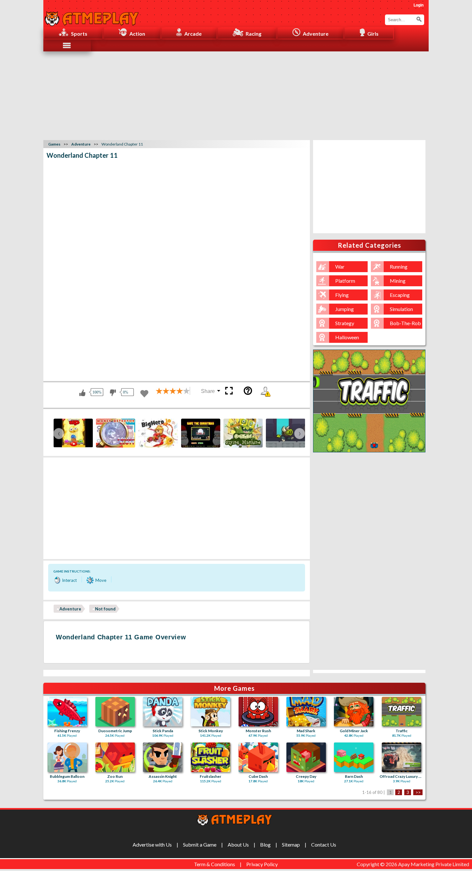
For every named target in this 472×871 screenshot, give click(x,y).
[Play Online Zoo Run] (115, 757)
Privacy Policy (262, 864)
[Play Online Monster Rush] (258, 711)
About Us (238, 844)
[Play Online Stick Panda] (162, 711)
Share (208, 391)
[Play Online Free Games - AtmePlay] (91, 15)
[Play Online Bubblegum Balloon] (67, 757)
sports (79, 34)
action (137, 34)
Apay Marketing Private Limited (434, 864)
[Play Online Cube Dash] (258, 757)
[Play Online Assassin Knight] (162, 757)
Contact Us (323, 844)
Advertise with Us (152, 844)
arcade (193, 34)
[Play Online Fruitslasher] (210, 757)
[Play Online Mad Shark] (306, 711)
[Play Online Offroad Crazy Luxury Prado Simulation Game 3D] (401, 757)
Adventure (70, 608)
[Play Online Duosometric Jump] (115, 711)
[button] (419, 19)
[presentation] (58, 433)
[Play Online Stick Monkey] (210, 711)
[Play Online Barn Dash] (353, 757)
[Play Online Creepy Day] (306, 757)
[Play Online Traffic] (401, 711)
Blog (265, 844)
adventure (315, 34)
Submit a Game (199, 844)
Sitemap (291, 844)
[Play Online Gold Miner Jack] (353, 711)
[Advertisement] (236, 95)
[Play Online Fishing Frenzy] (67, 711)
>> (418, 792)
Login (419, 5)
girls (373, 34)
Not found (105, 608)
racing (253, 34)
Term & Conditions (214, 864)
